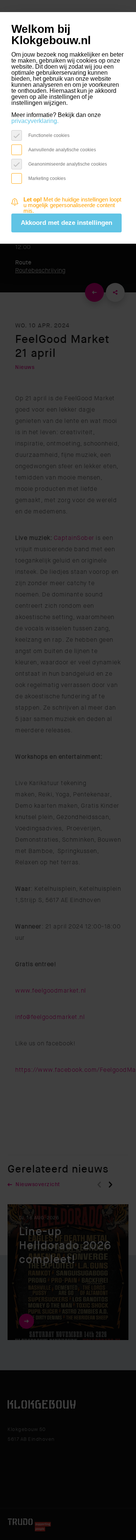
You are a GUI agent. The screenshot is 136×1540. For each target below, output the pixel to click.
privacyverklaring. (35, 121)
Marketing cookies (47, 178)
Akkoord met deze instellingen (66, 222)
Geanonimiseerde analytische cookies (67, 163)
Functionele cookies (49, 135)
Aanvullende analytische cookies (62, 149)
